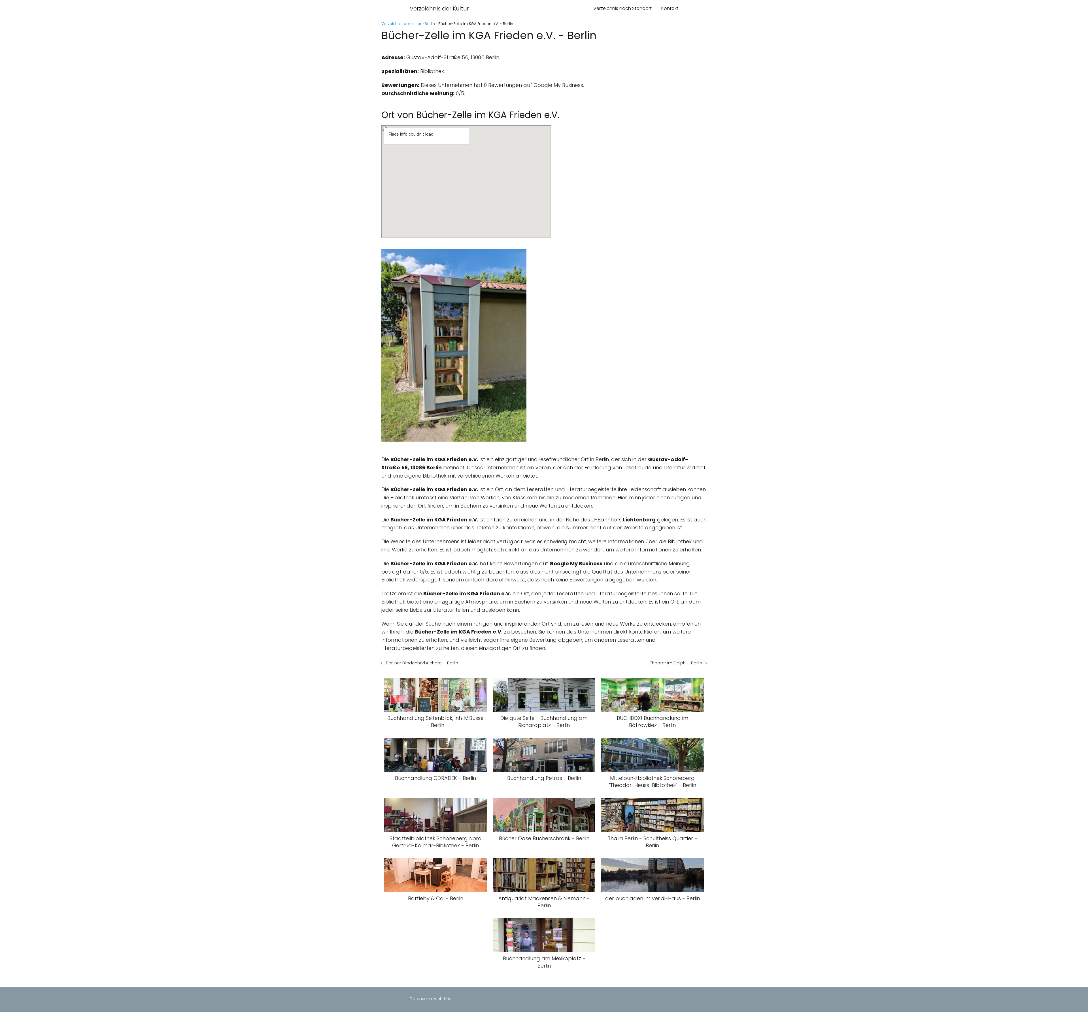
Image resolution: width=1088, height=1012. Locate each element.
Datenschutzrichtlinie (431, 999)
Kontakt (669, 8)
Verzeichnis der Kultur (439, 8)
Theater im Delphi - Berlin (676, 663)
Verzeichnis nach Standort (622, 8)
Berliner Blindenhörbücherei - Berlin (422, 663)
